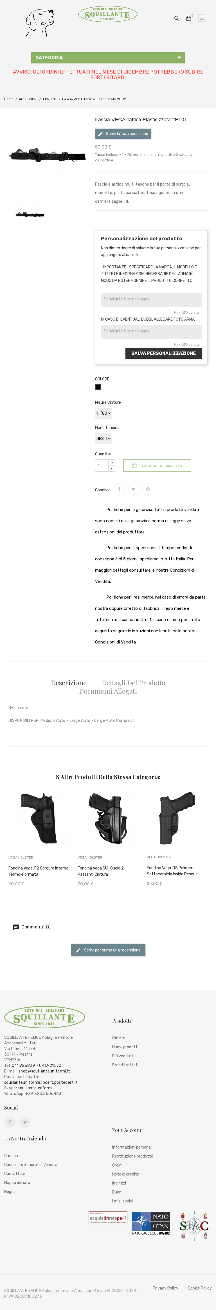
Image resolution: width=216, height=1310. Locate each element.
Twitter (25, 1122)
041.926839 (23, 1065)
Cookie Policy (200, 1288)
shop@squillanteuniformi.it (44, 1071)
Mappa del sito (17, 1182)
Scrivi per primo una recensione (112, 950)
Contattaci (14, 1173)
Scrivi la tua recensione (126, 133)
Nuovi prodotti (125, 1047)
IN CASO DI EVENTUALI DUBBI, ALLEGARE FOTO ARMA (148, 319)
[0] (188, 18)
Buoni (117, 1192)
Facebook (10, 1122)
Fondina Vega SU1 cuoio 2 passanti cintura (101, 871)
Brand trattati (125, 1065)
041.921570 (50, 1065)
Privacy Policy (165, 1288)
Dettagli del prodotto (133, 682)
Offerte (118, 1038)
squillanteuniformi (35, 1088)
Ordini (117, 1165)
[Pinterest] (148, 489)
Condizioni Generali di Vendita (30, 1164)
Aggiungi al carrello (161, 466)
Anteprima (53, 826)
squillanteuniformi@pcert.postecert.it (41, 1082)
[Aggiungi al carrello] (25, 827)
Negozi (10, 1191)
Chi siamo (13, 1155)
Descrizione (69, 682)
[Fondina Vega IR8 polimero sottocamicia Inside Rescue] (177, 826)
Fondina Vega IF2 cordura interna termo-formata (38, 871)
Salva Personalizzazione (163, 353)
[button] (188, 18)
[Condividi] (119, 489)
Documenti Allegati (108, 691)
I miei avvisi (122, 1201)
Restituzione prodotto (132, 1156)
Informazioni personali (132, 1147)
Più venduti (122, 1056)
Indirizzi (119, 1183)
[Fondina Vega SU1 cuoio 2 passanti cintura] (108, 826)
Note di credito (125, 1174)
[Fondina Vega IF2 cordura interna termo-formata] (39, 826)
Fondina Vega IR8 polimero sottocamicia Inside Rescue (172, 871)
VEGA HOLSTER (20, 857)
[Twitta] (133, 489)
